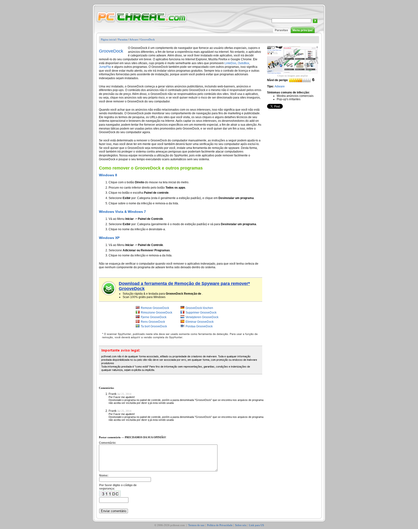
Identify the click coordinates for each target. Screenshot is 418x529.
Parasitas (281, 30)
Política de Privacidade (219, 525)
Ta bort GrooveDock (154, 326)
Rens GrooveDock (153, 321)
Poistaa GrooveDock (199, 326)
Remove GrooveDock (155, 308)
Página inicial (108, 39)
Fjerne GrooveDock (153, 317)
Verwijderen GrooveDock (202, 317)
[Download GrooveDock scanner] (109, 288)
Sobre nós (240, 525)
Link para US (256, 525)
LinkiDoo (230, 63)
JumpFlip (105, 67)
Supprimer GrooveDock (201, 312)
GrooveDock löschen (199, 308)
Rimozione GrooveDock (156, 312)
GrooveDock (147, 39)
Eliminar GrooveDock (200, 321)
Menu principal (302, 30)
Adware (133, 39)
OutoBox (243, 63)
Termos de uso (196, 525)
